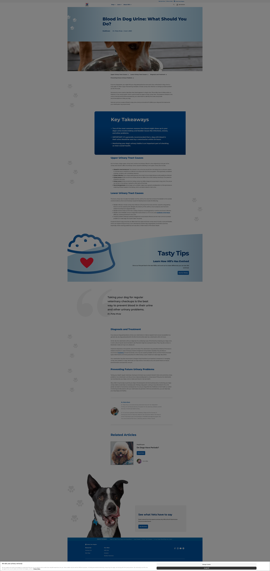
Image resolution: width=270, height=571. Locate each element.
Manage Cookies (206, 564)
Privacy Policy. (36, 569)
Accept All (206, 568)
